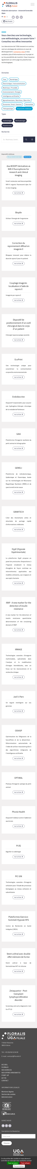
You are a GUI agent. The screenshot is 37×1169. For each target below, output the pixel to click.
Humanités (29, 104)
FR (2, 17)
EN (5, 17)
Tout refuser (25, 1163)
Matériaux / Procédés (10, 88)
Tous (4, 79)
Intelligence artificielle (11, 96)
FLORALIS (5, 1067)
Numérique (14, 79)
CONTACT (5, 1080)
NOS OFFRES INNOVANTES (11, 1073)
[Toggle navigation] (32, 4)
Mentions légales (8, 1092)
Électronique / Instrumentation (14, 84)
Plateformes (7, 125)
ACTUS (4, 1078)
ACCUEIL (5, 1065)
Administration (7, 1097)
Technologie (7, 121)
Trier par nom (27, 157)
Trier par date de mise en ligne (14, 157)
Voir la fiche (18, 193)
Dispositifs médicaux (24, 109)
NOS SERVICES (7, 1070)
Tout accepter (13, 1163)
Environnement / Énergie (12, 92)
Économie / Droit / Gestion (12, 104)
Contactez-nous (19, 52)
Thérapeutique (8, 109)
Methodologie (20, 121)
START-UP (5, 1075)
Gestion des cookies (8, 1094)
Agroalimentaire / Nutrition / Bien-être (16, 100)
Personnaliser (19, 1166)
